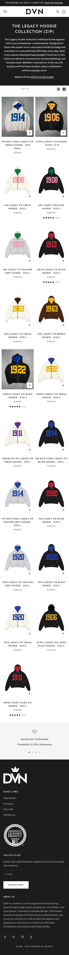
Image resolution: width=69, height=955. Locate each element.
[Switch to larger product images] (58, 89)
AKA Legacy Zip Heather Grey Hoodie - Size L (17, 271)
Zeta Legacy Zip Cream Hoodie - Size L (18, 644)
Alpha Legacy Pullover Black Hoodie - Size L (51, 644)
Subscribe (16, 885)
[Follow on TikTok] (31, 937)
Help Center (9, 798)
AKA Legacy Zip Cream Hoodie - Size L (17, 207)
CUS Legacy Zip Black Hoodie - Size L (51, 520)
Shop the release (53, 3)
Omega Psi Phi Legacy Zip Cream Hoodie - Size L (17, 460)
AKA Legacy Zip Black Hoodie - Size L (51, 207)
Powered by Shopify (41, 947)
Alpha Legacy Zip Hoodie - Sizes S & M (51, 143)
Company (8, 803)
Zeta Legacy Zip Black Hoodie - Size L (51, 584)
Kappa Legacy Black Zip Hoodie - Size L (18, 704)
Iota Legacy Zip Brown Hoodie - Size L (51, 336)
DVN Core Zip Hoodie (42, 77)
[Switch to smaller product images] (64, 89)
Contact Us (9, 814)
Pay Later (8, 809)
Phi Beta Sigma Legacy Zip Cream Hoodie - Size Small (17, 145)
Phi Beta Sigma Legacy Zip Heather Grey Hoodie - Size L (17, 522)
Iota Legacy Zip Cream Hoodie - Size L (17, 336)
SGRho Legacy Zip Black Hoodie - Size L (17, 396)
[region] (34, 738)
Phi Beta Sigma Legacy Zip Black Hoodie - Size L (51, 460)
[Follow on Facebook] (5, 937)
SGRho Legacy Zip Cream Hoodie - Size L (51, 396)
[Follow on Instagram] (22, 937)
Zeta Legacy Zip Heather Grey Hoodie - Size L (17, 584)
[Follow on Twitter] (13, 937)
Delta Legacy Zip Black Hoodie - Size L (51, 271)
